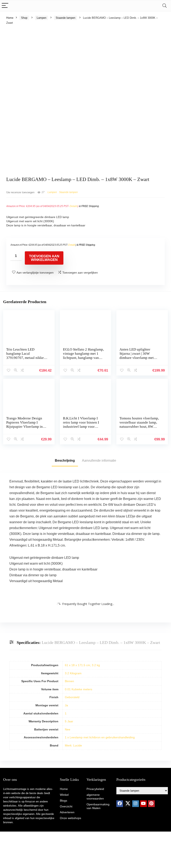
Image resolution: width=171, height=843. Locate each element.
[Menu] (5, 5)
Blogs (63, 800)
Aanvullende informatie (99, 460)
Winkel (64, 794)
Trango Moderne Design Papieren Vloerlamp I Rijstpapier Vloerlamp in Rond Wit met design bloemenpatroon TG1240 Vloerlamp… (24, 428)
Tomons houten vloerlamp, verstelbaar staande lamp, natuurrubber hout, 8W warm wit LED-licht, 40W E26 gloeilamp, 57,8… (139, 426)
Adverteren (67, 812)
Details (74, 206)
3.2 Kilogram (73, 673)
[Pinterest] (151, 803)
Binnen (69, 681)
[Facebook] (119, 803)
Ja (66, 705)
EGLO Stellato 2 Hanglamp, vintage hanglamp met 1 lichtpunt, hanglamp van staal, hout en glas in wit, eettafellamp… (83, 357)
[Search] (165, 5)
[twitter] (127, 803)
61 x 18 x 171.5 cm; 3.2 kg (82, 665)
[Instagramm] (135, 803)
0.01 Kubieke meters (78, 689)
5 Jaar (69, 721)
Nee (67, 729)
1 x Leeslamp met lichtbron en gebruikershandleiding (100, 737)
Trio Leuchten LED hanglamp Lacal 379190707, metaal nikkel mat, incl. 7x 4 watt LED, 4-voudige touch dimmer (26, 357)
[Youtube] (143, 803)
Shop (24, 17)
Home (9, 17)
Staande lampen (65, 17)
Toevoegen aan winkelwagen (44, 258)
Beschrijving (65, 460)
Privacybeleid (95, 789)
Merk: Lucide (73, 745)
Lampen (41, 17)
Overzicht (66, 806)
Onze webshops (70, 818)
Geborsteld (72, 697)
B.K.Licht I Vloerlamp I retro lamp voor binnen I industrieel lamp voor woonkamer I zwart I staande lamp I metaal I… (82, 426)
